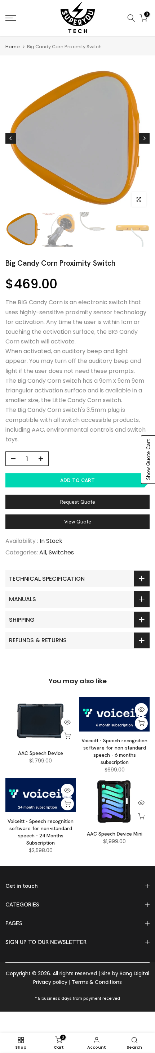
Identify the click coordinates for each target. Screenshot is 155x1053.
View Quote (77, 521)
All (42, 552)
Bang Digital (134, 973)
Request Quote (77, 502)
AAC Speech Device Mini (114, 834)
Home (12, 46)
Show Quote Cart (148, 459)
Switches (61, 552)
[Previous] (10, 138)
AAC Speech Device (40, 753)
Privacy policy (50, 982)
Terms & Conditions (97, 982)
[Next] (144, 138)
